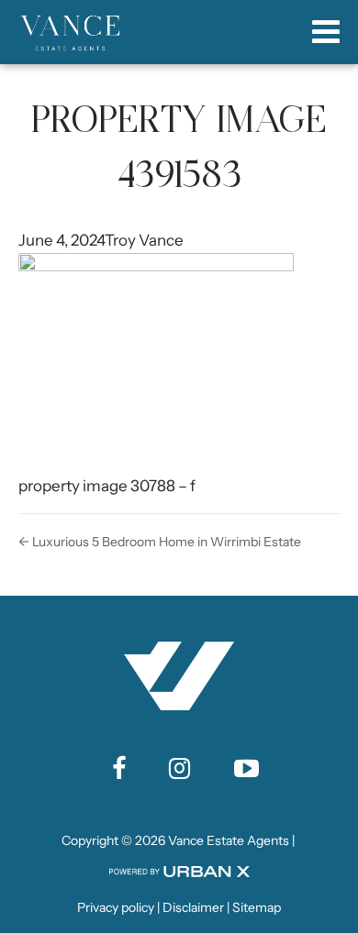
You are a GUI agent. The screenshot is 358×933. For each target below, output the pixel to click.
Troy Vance (144, 240)
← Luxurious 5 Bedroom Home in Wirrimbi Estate (159, 541)
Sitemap (256, 907)
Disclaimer (193, 907)
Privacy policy (115, 907)
